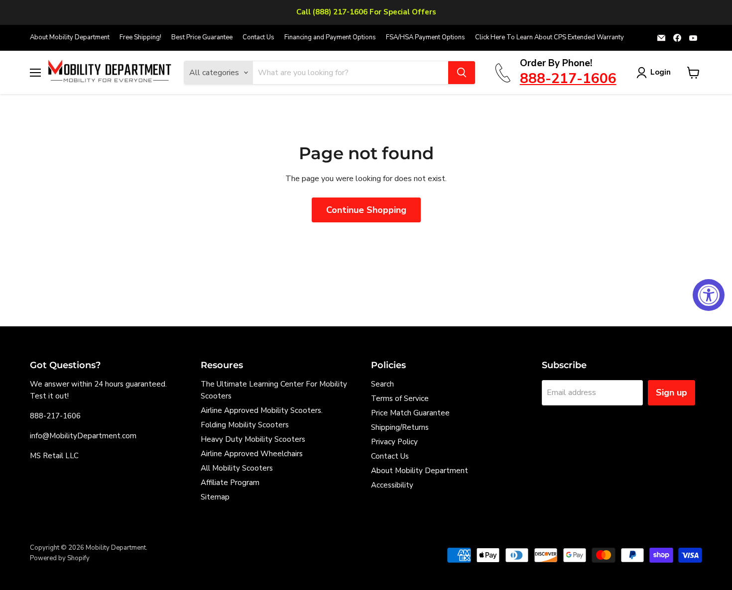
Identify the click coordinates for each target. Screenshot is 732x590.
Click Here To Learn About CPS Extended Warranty (549, 37)
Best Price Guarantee (202, 37)
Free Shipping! (140, 37)
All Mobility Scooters (237, 468)
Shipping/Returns (400, 427)
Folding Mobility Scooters (245, 425)
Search (382, 384)
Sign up (671, 392)
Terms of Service (400, 398)
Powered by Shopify (60, 558)
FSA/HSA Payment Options (425, 37)
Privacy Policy (394, 442)
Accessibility (392, 485)
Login (660, 72)
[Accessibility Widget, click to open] (709, 295)
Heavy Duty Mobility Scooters (253, 439)
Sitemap (215, 497)
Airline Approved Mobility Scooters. (262, 410)
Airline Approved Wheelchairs (252, 454)
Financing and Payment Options (330, 37)
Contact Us (258, 37)
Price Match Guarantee (410, 413)
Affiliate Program (230, 483)
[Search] (461, 72)
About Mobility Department (70, 37)
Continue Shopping (366, 210)
